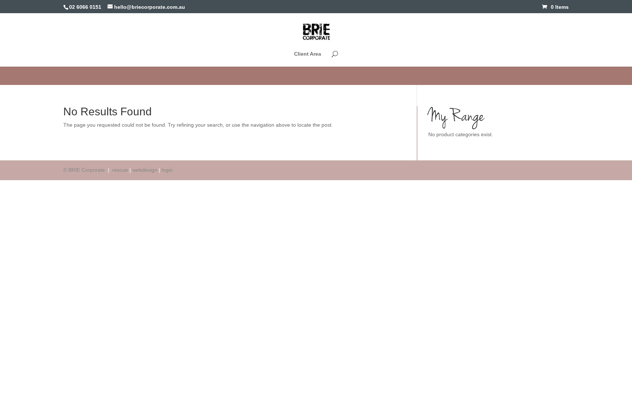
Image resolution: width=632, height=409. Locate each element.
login (167, 170)
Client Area (307, 54)
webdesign (144, 170)
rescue (120, 170)
